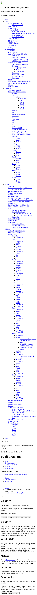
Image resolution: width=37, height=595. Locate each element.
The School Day (13, 42)
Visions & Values (13, 38)
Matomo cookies (10, 560)
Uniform (10, 195)
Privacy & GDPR (17, 76)
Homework (11, 203)
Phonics (10, 85)
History (14, 121)
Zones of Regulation (18, 409)
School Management (18, 74)
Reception (23, 98)
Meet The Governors (18, 32)
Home (6, 19)
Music (14, 117)
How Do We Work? (18, 37)
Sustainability (12, 45)
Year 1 (22, 100)
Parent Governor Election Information (23, 33)
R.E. (13, 124)
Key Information (10, 49)
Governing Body (13, 30)
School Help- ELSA (18, 414)
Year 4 (22, 105)
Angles (22, 342)
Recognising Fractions (26, 344)
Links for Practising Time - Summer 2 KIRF (28, 339)
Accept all (11, 517)
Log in (7, 438)
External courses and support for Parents (20, 188)
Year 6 (22, 109)
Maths (14, 95)
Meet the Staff (12, 26)
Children (7, 229)
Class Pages (11, 234)
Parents (7, 184)
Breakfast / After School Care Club (18, 205)
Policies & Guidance (14, 62)
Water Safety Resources (19, 189)
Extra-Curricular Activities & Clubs (19, 207)
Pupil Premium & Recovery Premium (19, 81)
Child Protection (13, 196)
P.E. (13, 122)
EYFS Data (15, 56)
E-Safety (11, 402)
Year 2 (22, 102)
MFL (13, 126)
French (18, 299)
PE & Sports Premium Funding (17, 83)
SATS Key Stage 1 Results (20, 59)
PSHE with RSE (17, 128)
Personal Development (19, 131)
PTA (9, 208)
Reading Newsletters (18, 225)
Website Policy (9, 481)
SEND (18, 69)
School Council (13, 421)
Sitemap (7, 478)
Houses (10, 406)
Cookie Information (10, 479)
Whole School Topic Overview (21, 134)
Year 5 (22, 107)
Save (17, 593)
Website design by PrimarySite (14, 493)
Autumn (18, 138)
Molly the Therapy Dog (15, 419)
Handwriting (20, 263)
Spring (18, 140)
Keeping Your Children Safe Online (19, 198)
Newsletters (11, 222)
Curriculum (15, 73)
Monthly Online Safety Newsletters (22, 200)
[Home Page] (1, 3)
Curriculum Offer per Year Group (18, 133)
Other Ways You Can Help (24, 215)
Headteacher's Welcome (15, 23)
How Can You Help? (18, 212)
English (14, 93)
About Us (7, 21)
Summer (18, 141)
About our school (17, 25)
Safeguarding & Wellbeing (20, 64)
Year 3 (22, 104)
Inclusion (15, 66)
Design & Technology (18, 114)
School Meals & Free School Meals (19, 201)
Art (13, 112)
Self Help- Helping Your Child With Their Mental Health (23, 411)
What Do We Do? (17, 35)
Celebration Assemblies (15, 232)
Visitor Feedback (13, 44)
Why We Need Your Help (23, 213)
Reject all (4, 517)
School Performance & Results (17, 54)
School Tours (12, 28)
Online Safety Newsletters (20, 227)
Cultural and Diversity (15, 400)
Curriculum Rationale (14, 90)
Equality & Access (21, 68)
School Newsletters (18, 224)
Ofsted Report (12, 52)
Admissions (11, 50)
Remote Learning (13, 423)
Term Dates (11, 186)
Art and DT (19, 306)
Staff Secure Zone (13, 86)
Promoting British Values (19, 129)
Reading (18, 248)
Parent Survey (12, 220)
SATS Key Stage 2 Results (20, 61)
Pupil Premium (20, 71)
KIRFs (18, 97)
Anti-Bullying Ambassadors (16, 231)
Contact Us (11, 40)
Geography (15, 119)
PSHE (18, 303)
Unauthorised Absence (15, 193)
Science (14, 110)
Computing (15, 116)
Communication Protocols (16, 191)
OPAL (10, 47)
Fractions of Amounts (26, 346)
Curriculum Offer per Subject (17, 92)
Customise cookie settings (23, 517)
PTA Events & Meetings (19, 210)
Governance (15, 78)
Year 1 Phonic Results (18, 57)
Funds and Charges (14, 219)
